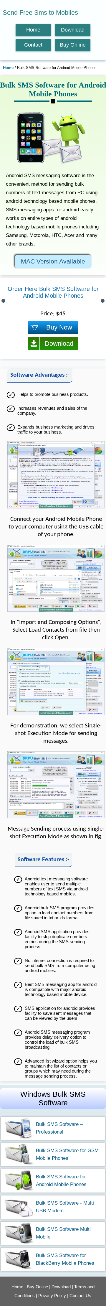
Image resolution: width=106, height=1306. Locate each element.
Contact (33, 45)
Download (73, 30)
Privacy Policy (52, 1295)
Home (33, 30)
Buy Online (73, 45)
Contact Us (80, 1295)
